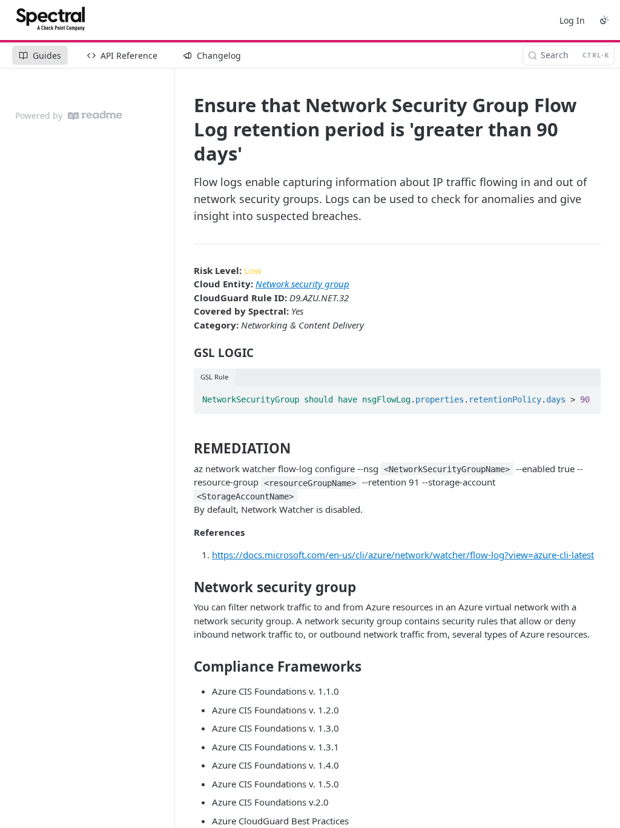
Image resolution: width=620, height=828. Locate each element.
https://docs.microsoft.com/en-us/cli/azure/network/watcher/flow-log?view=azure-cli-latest (403, 555)
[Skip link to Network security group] (185, 587)
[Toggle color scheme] (604, 20)
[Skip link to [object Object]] (185, 352)
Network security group (302, 284)
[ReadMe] (95, 115)
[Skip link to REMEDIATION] (185, 448)
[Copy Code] (586, 396)
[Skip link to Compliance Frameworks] (185, 666)
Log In (572, 20)
